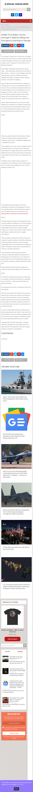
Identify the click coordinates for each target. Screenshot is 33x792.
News (7, 25)
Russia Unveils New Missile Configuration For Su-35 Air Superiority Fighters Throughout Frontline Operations (16, 512)
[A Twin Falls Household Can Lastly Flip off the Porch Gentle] (16, 532)
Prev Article (8, 51)
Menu (4, 21)
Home (2, 25)
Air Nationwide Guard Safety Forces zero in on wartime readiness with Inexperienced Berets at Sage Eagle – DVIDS (16, 684)
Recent (7, 651)
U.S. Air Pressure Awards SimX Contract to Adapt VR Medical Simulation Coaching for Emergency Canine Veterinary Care (16, 586)
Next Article (20, 51)
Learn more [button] (20, 784)
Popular (20, 651)
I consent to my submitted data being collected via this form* (14, 728)
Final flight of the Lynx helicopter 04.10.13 (16, 657)
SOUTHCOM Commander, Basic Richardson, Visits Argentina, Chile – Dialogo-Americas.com (14, 436)
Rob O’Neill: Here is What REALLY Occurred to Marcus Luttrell (16, 699)
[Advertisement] (16, 126)
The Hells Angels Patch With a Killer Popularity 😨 (17, 669)
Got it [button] (16, 789)
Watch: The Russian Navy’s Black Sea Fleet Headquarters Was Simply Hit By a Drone (15, 399)
